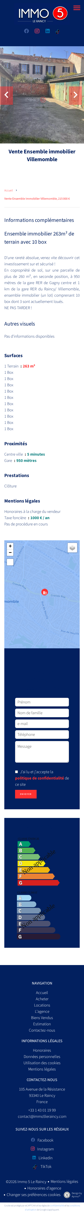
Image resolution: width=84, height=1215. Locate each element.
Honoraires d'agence (44, 1188)
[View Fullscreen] (10, 562)
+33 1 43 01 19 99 (42, 1110)
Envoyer (26, 794)
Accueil (8, 190)
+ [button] (10, 546)
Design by (77, 1194)
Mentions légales (64, 1182)
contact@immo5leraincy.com (42, 1117)
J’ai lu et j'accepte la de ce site (42, 778)
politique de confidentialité (39, 778)
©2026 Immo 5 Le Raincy (26, 1182)
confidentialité (57, 1205)
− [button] (10, 552)
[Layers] (72, 547)
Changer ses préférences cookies (34, 1195)
